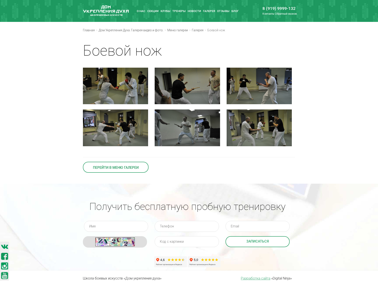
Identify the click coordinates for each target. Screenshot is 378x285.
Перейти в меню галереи (116, 167)
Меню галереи (177, 30)
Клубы (165, 11)
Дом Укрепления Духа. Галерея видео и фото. (131, 30)
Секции (153, 11)
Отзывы (223, 11)
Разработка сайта (255, 278)
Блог (235, 11)
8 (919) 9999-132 (277, 8)
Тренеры (179, 11)
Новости (194, 11)
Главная (89, 30)
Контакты (268, 13)
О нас (141, 11)
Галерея (209, 11)
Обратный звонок (286, 13)
